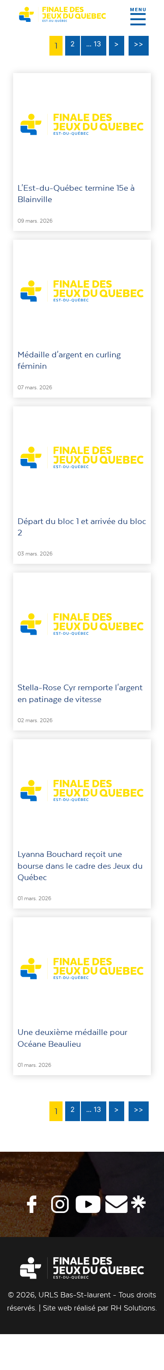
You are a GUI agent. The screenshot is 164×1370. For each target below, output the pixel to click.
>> (138, 43)
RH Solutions (133, 1308)
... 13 (93, 43)
